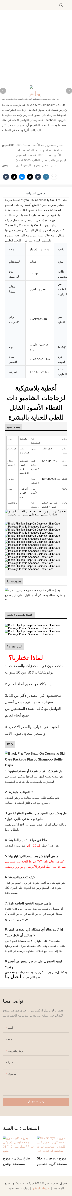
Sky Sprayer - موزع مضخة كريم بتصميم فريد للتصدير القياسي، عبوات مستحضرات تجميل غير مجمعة (52, 1161)
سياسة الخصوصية (18, 1188)
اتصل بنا (13, 976)
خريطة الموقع (41, 1188)
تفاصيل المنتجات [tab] (36, 193)
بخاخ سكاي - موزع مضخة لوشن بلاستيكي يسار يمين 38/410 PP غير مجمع (18, 1161)
